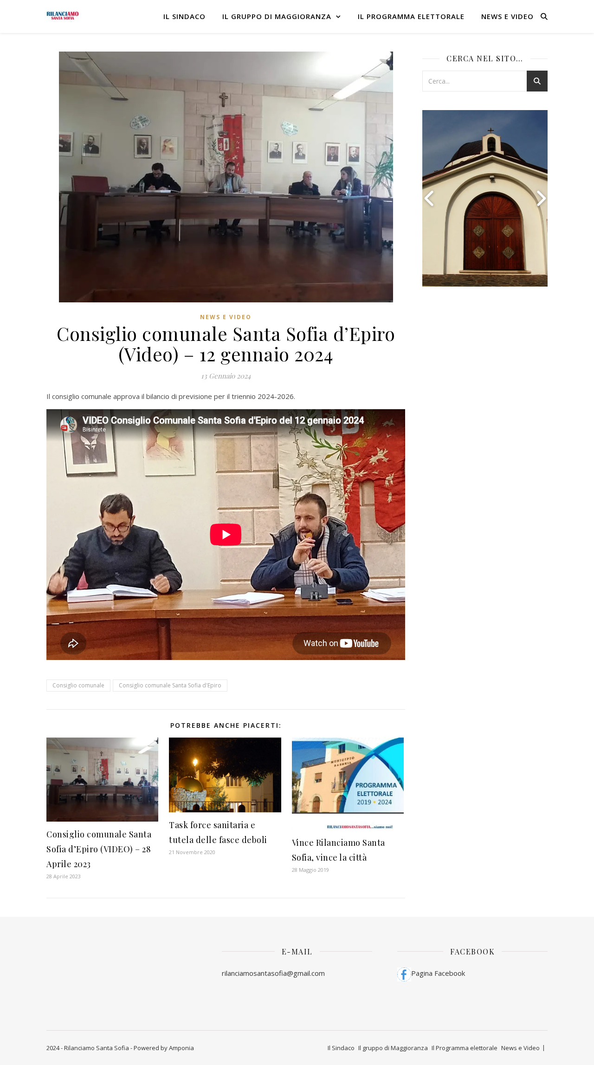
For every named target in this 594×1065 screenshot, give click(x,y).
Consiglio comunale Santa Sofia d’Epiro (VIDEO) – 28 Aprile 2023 (98, 849)
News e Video (507, 16)
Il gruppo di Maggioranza (276, 16)
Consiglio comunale (78, 685)
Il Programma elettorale (411, 16)
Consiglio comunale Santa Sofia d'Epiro (170, 685)
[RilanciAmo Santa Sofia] (62, 16)
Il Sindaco (184, 16)
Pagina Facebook (438, 973)
